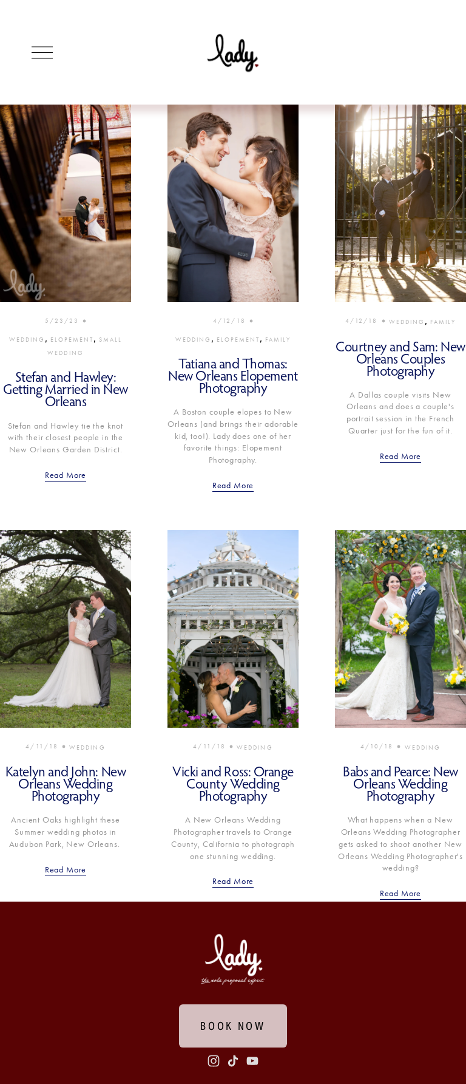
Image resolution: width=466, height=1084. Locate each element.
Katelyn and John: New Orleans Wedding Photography (65, 783)
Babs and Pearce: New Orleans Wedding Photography (400, 783)
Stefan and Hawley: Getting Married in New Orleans (65, 389)
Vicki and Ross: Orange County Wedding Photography (233, 783)
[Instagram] (214, 1061)
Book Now (232, 1026)
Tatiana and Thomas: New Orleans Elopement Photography (232, 375)
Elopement (72, 339)
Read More (66, 475)
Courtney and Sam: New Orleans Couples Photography (400, 358)
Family (278, 339)
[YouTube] (252, 1061)
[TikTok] (233, 1061)
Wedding (27, 339)
